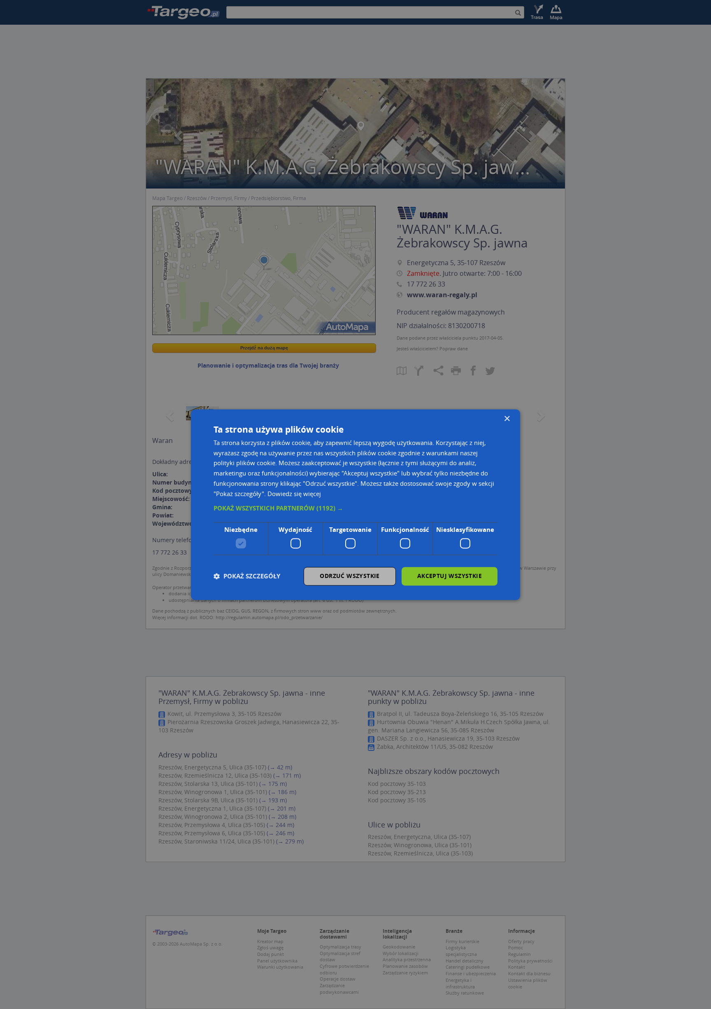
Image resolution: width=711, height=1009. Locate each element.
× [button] (507, 419)
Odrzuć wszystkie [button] (349, 576)
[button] (355, 509)
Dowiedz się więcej (294, 493)
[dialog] (355, 504)
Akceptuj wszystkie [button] (449, 576)
